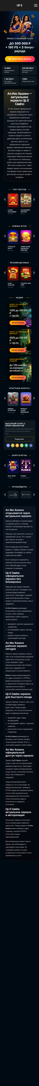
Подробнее (19, 439)
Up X (19, 5)
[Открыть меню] (35, 5)
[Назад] (5, 199)
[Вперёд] (34, 199)
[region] (19, 207)
